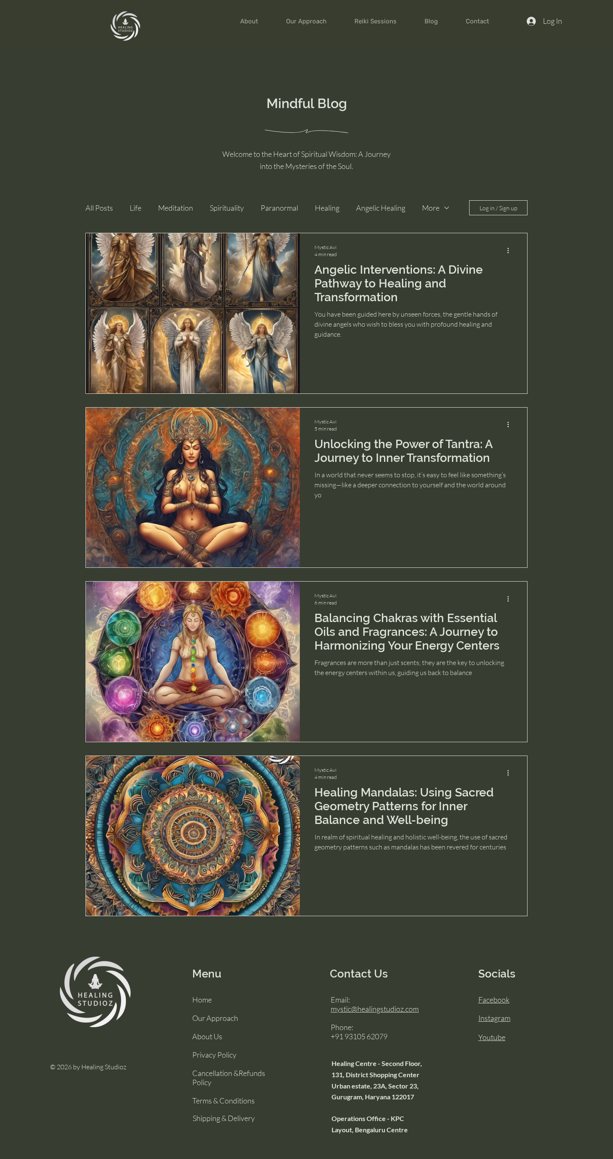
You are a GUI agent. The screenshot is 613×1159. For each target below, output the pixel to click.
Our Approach (215, 1018)
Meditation (175, 207)
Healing (327, 207)
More (431, 207)
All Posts (99, 207)
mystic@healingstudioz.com (375, 1008)
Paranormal (279, 207)
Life (135, 207)
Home (202, 999)
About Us (207, 1036)
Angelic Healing (380, 207)
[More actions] (511, 250)
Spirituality (227, 207)
